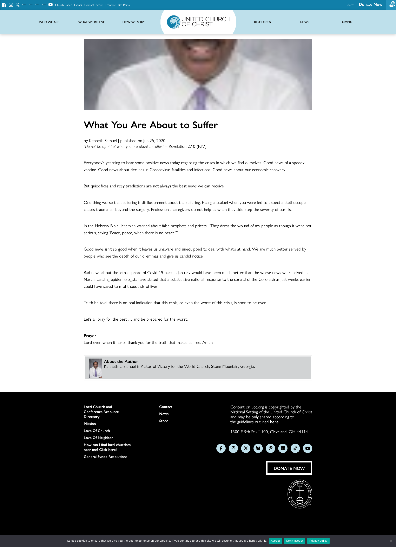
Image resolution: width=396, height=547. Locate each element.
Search (350, 4)
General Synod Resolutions (105, 456)
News (164, 413)
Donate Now (370, 4)
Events (78, 4)
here (274, 421)
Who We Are (49, 22)
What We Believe (91, 22)
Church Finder (63, 4)
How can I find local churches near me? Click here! (107, 447)
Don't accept (294, 540)
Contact (89, 4)
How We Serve (134, 22)
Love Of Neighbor (98, 437)
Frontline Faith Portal (117, 4)
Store (100, 4)
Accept (275, 540)
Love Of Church (97, 430)
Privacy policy (318, 540)
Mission (90, 423)
